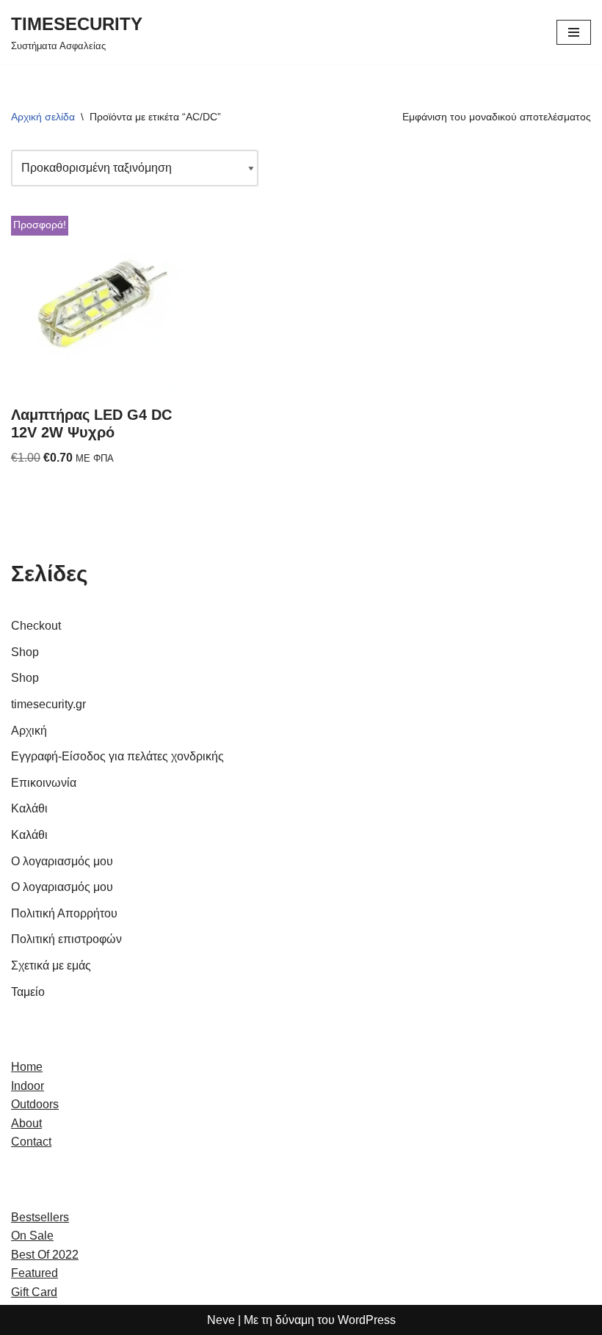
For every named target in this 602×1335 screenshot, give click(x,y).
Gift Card (34, 1292)
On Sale (32, 1235)
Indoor (27, 1086)
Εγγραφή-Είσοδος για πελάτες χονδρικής (117, 756)
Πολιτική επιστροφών (66, 939)
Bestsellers (40, 1217)
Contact (31, 1141)
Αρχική (29, 730)
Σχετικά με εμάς (51, 965)
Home (27, 1067)
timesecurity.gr (48, 704)
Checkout (36, 625)
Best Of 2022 (45, 1254)
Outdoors (35, 1104)
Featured (34, 1273)
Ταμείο (28, 992)
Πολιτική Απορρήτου (64, 913)
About (26, 1123)
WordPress (367, 1320)
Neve (221, 1320)
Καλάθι (29, 808)
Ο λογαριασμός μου (62, 861)
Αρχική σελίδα (43, 117)
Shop (25, 652)
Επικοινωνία (43, 782)
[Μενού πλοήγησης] (573, 32)
